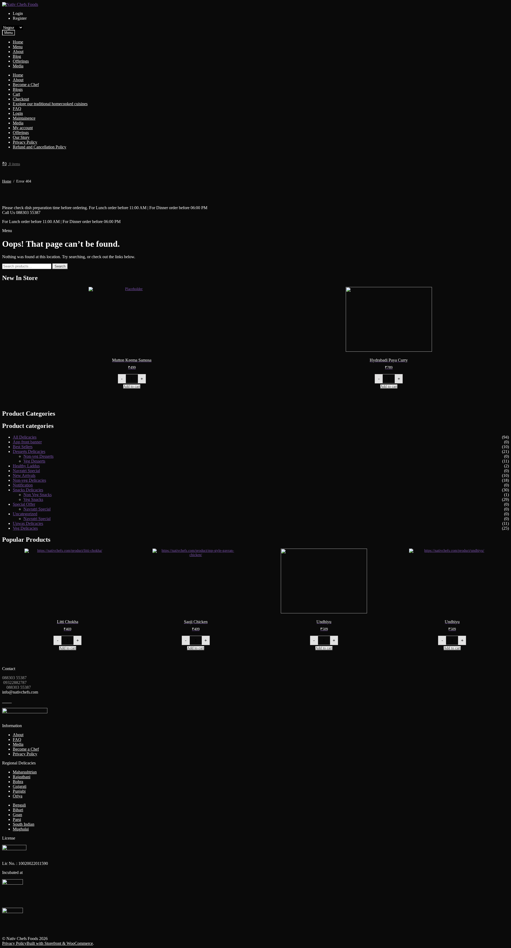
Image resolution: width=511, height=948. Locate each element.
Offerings (21, 61)
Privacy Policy (25, 142)
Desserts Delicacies (29, 451)
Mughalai (21, 829)
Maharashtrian (25, 772)
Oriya (17, 796)
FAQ (17, 108)
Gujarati (19, 786)
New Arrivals (24, 475)
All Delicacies (24, 437)
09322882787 (14, 682)
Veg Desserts (34, 461)
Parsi (17, 819)
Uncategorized (25, 514)
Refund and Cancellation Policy (39, 147)
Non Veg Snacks (37, 494)
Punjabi (19, 791)
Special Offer (24, 504)
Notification (23, 485)
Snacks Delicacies (28, 490)
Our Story (21, 137)
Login (18, 113)
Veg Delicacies (25, 528)
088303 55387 (14, 677)
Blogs (18, 89)
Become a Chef (26, 84)
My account (23, 127)
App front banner (27, 442)
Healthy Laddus (26, 466)
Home (18, 42)
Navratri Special (26, 470)
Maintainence (24, 118)
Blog (17, 56)
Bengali (19, 805)
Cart (16, 94)
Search (60, 266)
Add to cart (131, 386)
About (18, 51)
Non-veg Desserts (38, 456)
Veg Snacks (33, 499)
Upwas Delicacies (28, 523)
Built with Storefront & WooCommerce (60, 943)
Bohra (18, 781)
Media (18, 66)
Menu (18, 46)
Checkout (21, 99)
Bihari (18, 810)
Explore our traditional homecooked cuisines (50, 104)
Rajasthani (21, 777)
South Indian (23, 824)
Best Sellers (22, 446)
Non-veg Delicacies (29, 480)
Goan (17, 814)
